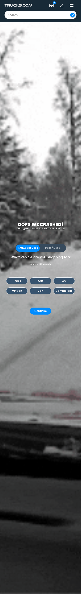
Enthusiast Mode (28, 247)
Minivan (17, 291)
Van (40, 291)
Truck (17, 281)
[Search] (72, 15)
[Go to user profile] (62, 5)
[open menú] (71, 5)
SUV (64, 281)
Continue (40, 311)
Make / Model (52, 247)
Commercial (64, 291)
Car (40, 281)
